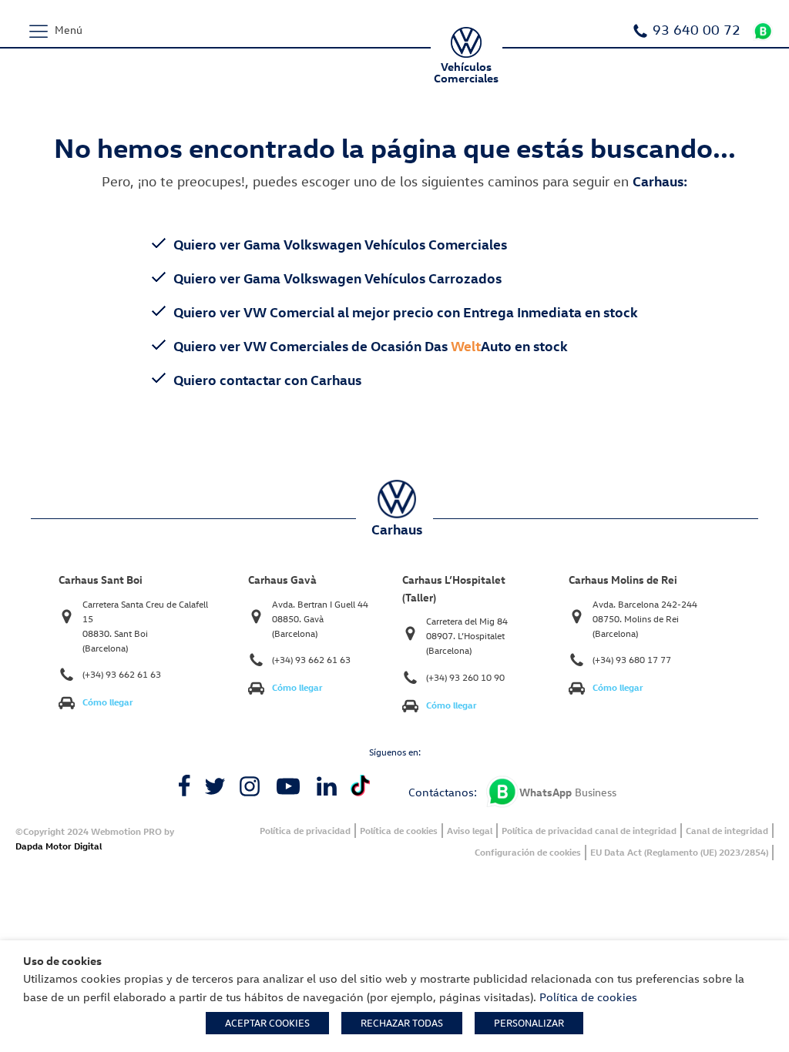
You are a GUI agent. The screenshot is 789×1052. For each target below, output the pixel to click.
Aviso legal (469, 830)
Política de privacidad (305, 830)
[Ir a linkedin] (326, 786)
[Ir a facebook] (184, 786)
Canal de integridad (727, 830)
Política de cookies (399, 830)
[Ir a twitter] (215, 786)
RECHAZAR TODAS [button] (402, 1023)
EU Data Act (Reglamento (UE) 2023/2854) (679, 852)
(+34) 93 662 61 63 (121, 674)
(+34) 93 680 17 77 (632, 659)
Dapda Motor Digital (58, 846)
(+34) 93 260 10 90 (465, 677)
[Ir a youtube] (288, 786)
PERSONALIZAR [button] (529, 1023)
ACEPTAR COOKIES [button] (267, 1023)
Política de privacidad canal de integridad (589, 830)
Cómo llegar (107, 702)
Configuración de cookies (528, 852)
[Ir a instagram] (249, 786)
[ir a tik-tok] (360, 786)
